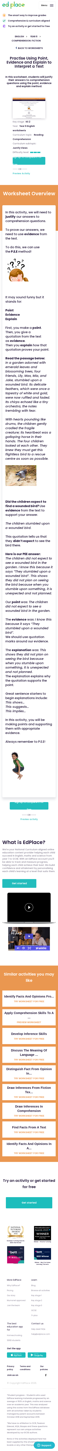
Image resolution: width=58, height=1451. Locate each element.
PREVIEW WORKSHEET (29, 1022)
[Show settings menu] (23, 948)
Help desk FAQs (38, 1329)
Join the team (13, 1305)
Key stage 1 (36, 1295)
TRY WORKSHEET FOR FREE (29, 1001)
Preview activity (29, 819)
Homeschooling (14, 1335)
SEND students (13, 1340)
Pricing (10, 1290)
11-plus (34, 1315)
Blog (33, 1285)
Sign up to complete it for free (27, 161)
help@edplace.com (40, 1334)
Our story (11, 1295)
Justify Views (20, 147)
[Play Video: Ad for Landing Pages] (29, 936)
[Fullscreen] (29, 948)
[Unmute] (18, 948)
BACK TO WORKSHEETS (30, 48)
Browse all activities (40, 1290)
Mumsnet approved (16, 1300)
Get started (19, 883)
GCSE (34, 1310)
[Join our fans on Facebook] (45, 1375)
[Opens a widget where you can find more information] (44, 1445)
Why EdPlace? (13, 1285)
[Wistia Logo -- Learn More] (41, 948)
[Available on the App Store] (16, 1355)
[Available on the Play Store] (37, 1355)
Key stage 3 (36, 1305)
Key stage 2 (36, 1300)
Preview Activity (21, 173)
